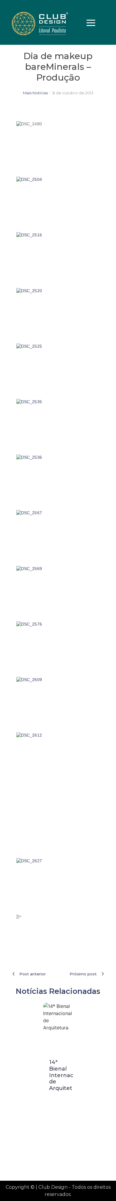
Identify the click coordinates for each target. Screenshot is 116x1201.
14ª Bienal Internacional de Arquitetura (68, 1075)
